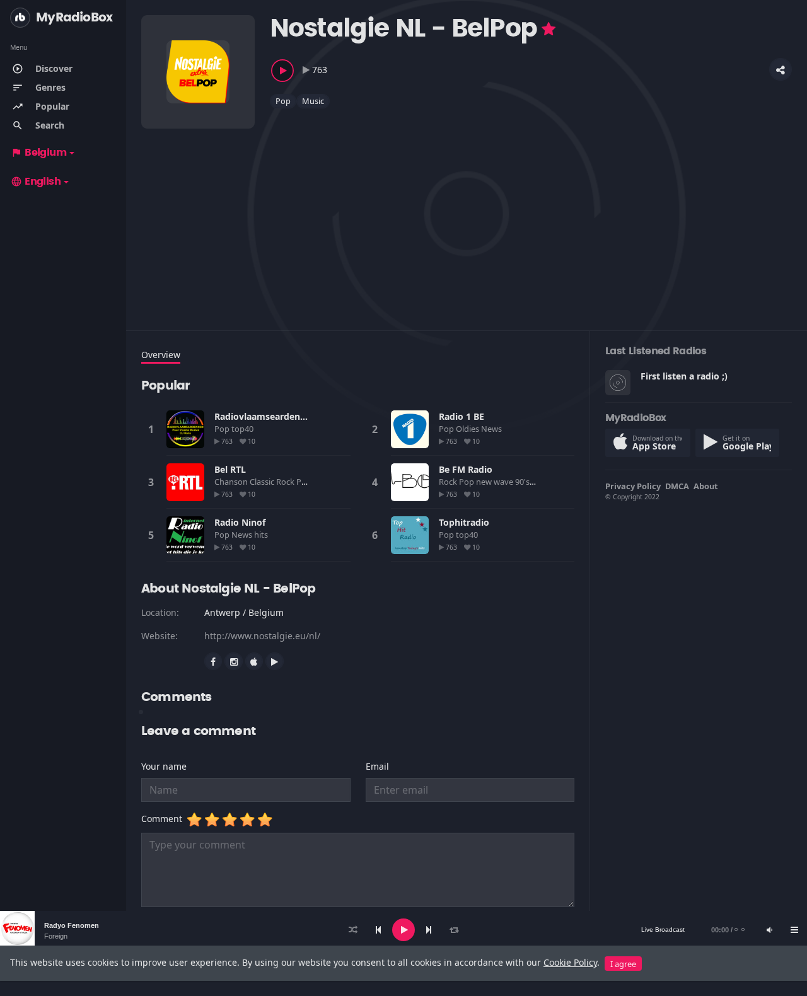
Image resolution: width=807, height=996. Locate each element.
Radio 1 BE (461, 416)
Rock (449, 481)
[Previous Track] (378, 929)
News (492, 428)
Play (185, 429)
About (706, 486)
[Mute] (769, 929)
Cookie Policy (570, 962)
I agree (623, 964)
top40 (243, 428)
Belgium (38, 152)
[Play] (403, 929)
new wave (495, 481)
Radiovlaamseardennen (265, 416)
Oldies (468, 428)
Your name (164, 766)
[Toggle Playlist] (794, 929)
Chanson (232, 481)
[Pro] (548, 29)
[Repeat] (454, 929)
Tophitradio (464, 522)
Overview (160, 355)
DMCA (677, 486)
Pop (283, 101)
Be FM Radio (465, 469)
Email (377, 766)
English (36, 181)
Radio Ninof (239, 522)
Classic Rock (273, 481)
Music (313, 101)
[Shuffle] (353, 929)
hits (262, 534)
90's (523, 481)
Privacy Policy (633, 486)
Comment (164, 819)
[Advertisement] (466, 217)
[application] (403, 929)
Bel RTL (230, 469)
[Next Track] (428, 929)
